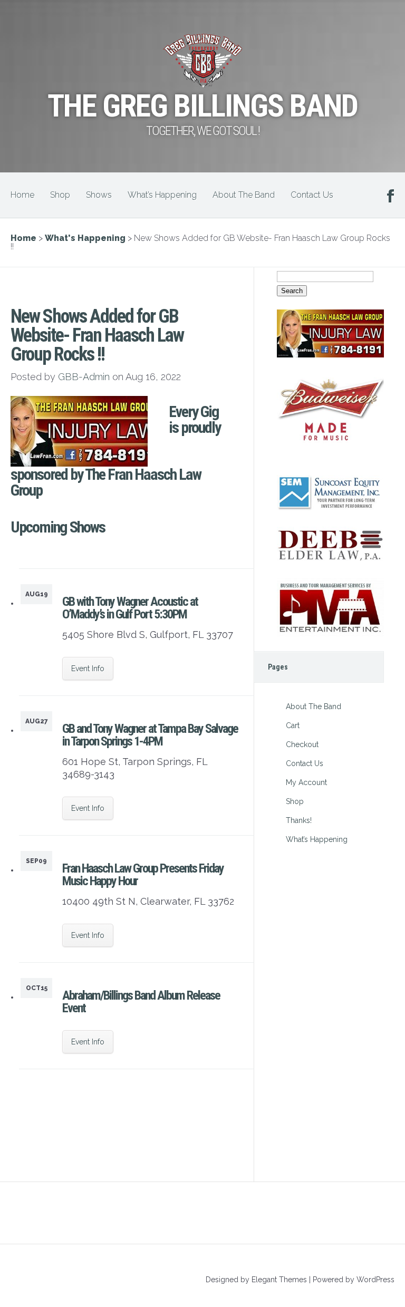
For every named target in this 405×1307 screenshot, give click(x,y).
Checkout (302, 744)
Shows (99, 195)
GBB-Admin (84, 376)
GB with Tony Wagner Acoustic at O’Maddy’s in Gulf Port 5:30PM (130, 608)
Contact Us (312, 195)
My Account (306, 782)
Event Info (87, 668)
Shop (60, 195)
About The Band (244, 195)
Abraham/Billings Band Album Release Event (141, 1001)
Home (22, 195)
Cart (293, 725)
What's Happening (85, 238)
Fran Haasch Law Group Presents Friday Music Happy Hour (143, 874)
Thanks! (299, 820)
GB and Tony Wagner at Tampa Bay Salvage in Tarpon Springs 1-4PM (150, 735)
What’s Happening (162, 195)
